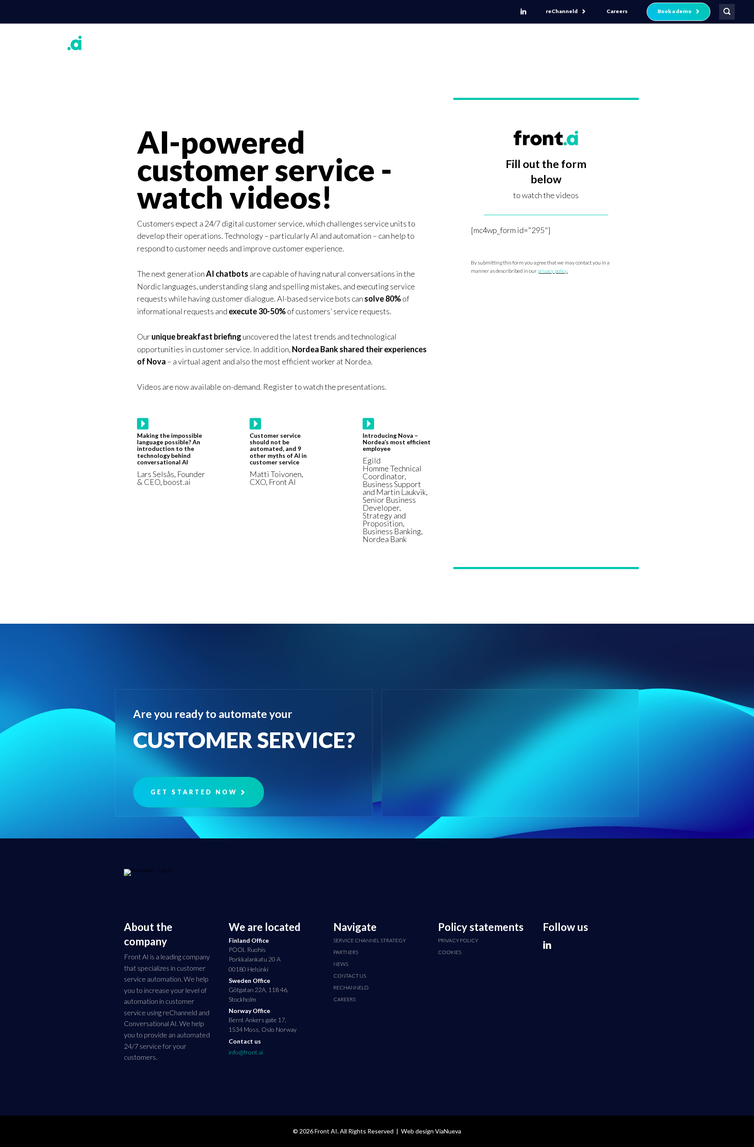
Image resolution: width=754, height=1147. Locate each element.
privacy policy (552, 271)
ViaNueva (448, 1131)
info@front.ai (246, 1052)
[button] (565, 12)
